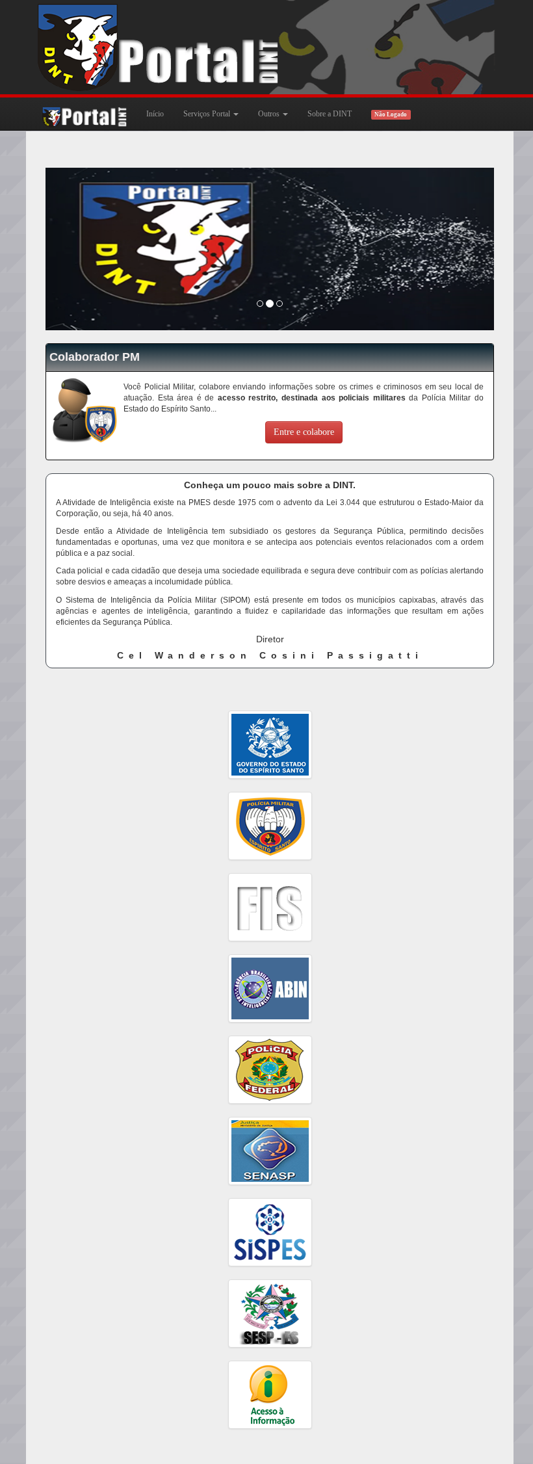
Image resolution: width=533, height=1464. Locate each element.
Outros (269, 113)
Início (155, 113)
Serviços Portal (207, 113)
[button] (79, 249)
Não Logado (390, 114)
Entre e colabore (304, 432)
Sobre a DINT (329, 113)
